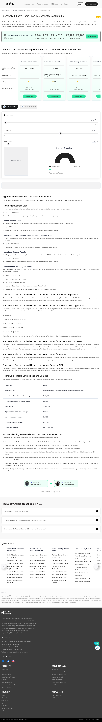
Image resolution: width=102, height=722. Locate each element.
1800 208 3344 (18, 649)
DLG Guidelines (56, 695)
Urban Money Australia (58, 682)
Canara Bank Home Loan (37, 572)
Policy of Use (96, 720)
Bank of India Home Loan (37, 574)
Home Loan (9, 10)
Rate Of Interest (8, 141)
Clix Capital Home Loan (82, 553)
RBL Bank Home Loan (59, 560)
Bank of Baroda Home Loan (38, 555)
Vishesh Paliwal (36, 484)
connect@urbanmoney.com (19, 652)
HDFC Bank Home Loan (59, 583)
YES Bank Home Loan (59, 558)
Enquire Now (92, 36)
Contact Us (4, 700)
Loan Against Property (8, 677)
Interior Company (56, 679)
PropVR (53, 685)
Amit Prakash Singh (67, 484)
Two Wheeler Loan (7, 682)
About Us (4, 698)
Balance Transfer (30, 106)
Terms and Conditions (84, 720)
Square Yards (55, 669)
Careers (4, 705)
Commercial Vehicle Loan (9, 685)
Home (3, 10)
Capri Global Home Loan (82, 581)
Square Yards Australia (58, 674)
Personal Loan (6, 672)
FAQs (3, 711)
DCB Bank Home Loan (59, 566)
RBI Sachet (55, 698)
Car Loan (4, 679)
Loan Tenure (7, 131)
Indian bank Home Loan (37, 560)
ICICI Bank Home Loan (59, 572)
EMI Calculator (11, 106)
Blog (2, 703)
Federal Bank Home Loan (60, 569)
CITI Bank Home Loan (59, 580)
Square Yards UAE (57, 677)
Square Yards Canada (58, 672)
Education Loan (6, 687)
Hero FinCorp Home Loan (83, 561)
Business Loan (6, 674)
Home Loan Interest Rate (20, 10)
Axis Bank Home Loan (59, 577)
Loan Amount (7, 120)
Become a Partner (91, 4)
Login (80, 4)
